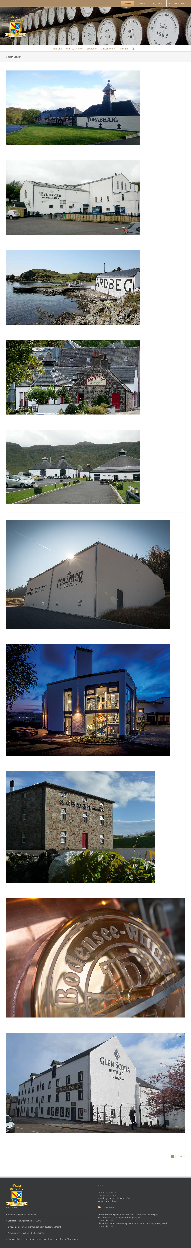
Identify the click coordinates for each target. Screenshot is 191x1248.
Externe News (107, 1207)
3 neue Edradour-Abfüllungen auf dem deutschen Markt (34, 1226)
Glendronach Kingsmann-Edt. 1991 (24, 1220)
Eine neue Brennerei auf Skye (22, 1214)
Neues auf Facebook (107, 1201)
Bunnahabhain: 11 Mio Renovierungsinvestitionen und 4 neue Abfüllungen (43, 1239)
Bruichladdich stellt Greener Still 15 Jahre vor (119, 1217)
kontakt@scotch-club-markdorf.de (114, 1198)
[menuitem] (127, 3)
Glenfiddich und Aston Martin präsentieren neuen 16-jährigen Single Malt (133, 1223)
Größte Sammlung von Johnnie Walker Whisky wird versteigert (128, 1214)
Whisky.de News (106, 1220)
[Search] (133, 48)
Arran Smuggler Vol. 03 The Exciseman (26, 1232)
